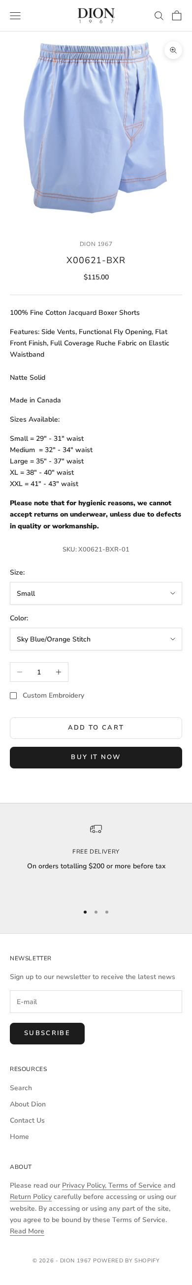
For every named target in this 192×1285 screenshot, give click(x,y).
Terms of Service (134, 1185)
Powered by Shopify (126, 1260)
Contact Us (27, 1120)
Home (19, 1136)
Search (21, 1088)
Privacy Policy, (85, 1185)
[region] (96, 859)
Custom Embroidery (53, 695)
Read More (27, 1231)
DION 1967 (96, 244)
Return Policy (31, 1196)
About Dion (28, 1104)
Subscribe (47, 1033)
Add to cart (96, 727)
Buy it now (96, 757)
